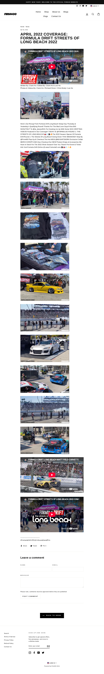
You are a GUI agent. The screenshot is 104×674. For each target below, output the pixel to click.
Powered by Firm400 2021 (52, 666)
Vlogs (45, 16)
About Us (56, 12)
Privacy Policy (9, 640)
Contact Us (56, 16)
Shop (46, 12)
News (27, 26)
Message (24, 575)
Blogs (65, 12)
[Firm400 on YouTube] (38, 652)
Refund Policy (8, 643)
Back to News (53, 615)
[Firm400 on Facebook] (34, 652)
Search (6, 633)
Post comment (30, 596)
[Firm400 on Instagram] (30, 652)
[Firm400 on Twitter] (43, 652)
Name (22, 565)
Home (38, 12)
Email (55, 565)
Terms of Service (9, 636)
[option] (52, 2)
